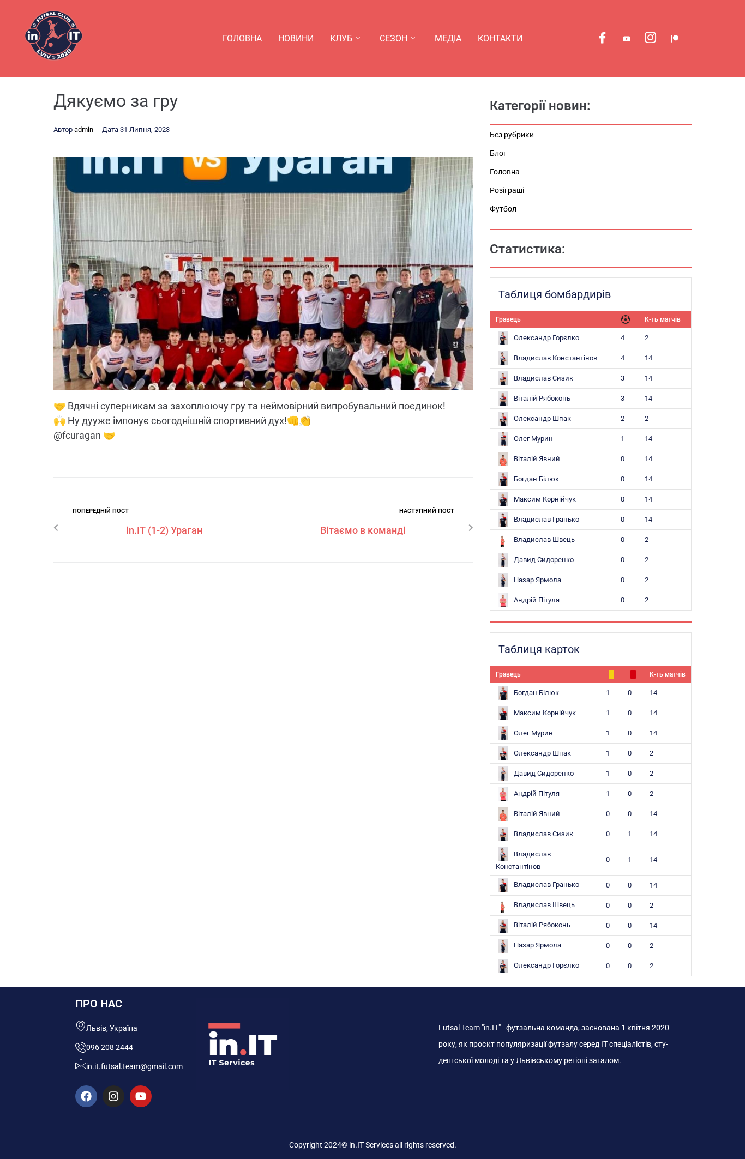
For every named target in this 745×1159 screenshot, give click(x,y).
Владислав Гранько (546, 519)
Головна (505, 171)
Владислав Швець (544, 539)
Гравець (508, 319)
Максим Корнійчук (545, 499)
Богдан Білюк (536, 479)
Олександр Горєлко (546, 338)
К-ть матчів (663, 319)
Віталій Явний (537, 459)
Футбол (503, 208)
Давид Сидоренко (544, 560)
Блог (498, 153)
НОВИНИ (296, 38)
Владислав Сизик (543, 378)
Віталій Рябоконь (542, 398)
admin (83, 129)
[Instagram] (650, 38)
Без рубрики (512, 134)
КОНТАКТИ (500, 38)
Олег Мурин (533, 438)
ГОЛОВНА (242, 38)
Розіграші (507, 190)
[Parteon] (674, 38)
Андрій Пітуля (537, 600)
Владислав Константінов (555, 358)
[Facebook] (602, 38)
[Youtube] (626, 38)
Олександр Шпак (542, 418)
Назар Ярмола (537, 580)
